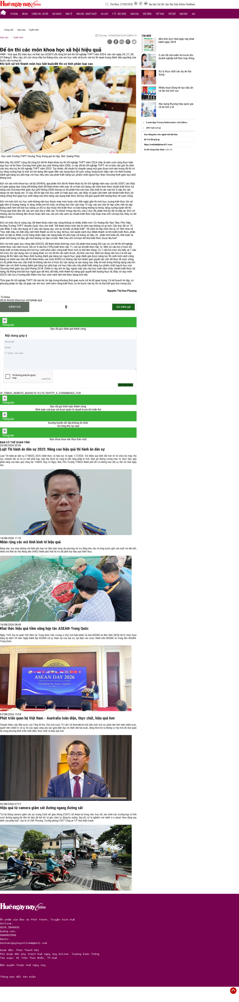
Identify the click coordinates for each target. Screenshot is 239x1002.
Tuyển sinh (34, 30)
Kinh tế (69, 13)
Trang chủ (8, 30)
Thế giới (172, 13)
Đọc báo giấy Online (175, 4)
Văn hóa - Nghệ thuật (86, 13)
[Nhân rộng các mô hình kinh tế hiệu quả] (66, 588)
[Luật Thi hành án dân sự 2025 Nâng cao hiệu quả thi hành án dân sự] (66, 502)
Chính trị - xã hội (40, 13)
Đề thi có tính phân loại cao (74, 64)
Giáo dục (134, 13)
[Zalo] (121, 42)
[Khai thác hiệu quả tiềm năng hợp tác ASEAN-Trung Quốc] (66, 678)
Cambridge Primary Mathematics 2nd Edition (166, 122)
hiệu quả (37, 300)
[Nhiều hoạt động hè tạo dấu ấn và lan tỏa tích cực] (148, 93)
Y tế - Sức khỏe (119, 13)
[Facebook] (141, 4)
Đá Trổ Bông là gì (151, 139)
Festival (14, 13)
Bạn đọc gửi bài (156, 4)
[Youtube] (146, 4)
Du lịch (104, 13)
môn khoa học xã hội (21, 300)
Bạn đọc (184, 13)
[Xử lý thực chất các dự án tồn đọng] (148, 77)
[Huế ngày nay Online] (20, 6)
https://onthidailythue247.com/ (158, 144)
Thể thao (160, 13)
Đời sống (147, 13)
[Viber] (128, 42)
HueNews (190, 4)
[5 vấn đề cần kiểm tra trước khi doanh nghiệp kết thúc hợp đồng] (148, 61)
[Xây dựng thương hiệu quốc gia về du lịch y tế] (148, 109)
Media (25, 13)
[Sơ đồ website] (136, 4)
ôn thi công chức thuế (154, 150)
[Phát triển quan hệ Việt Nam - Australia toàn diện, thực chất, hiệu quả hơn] (66, 768)
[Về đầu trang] (233, 990)
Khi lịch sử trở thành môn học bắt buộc (27, 64)
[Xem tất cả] (193, 14)
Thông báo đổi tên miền (18, 977)
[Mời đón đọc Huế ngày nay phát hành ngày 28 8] (148, 44)
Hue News (56, 13)
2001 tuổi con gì (153, 128)
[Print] (109, 41)
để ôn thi (5, 300)
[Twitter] (134, 42)
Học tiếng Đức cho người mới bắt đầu (160, 134)
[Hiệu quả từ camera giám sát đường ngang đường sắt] (66, 858)
